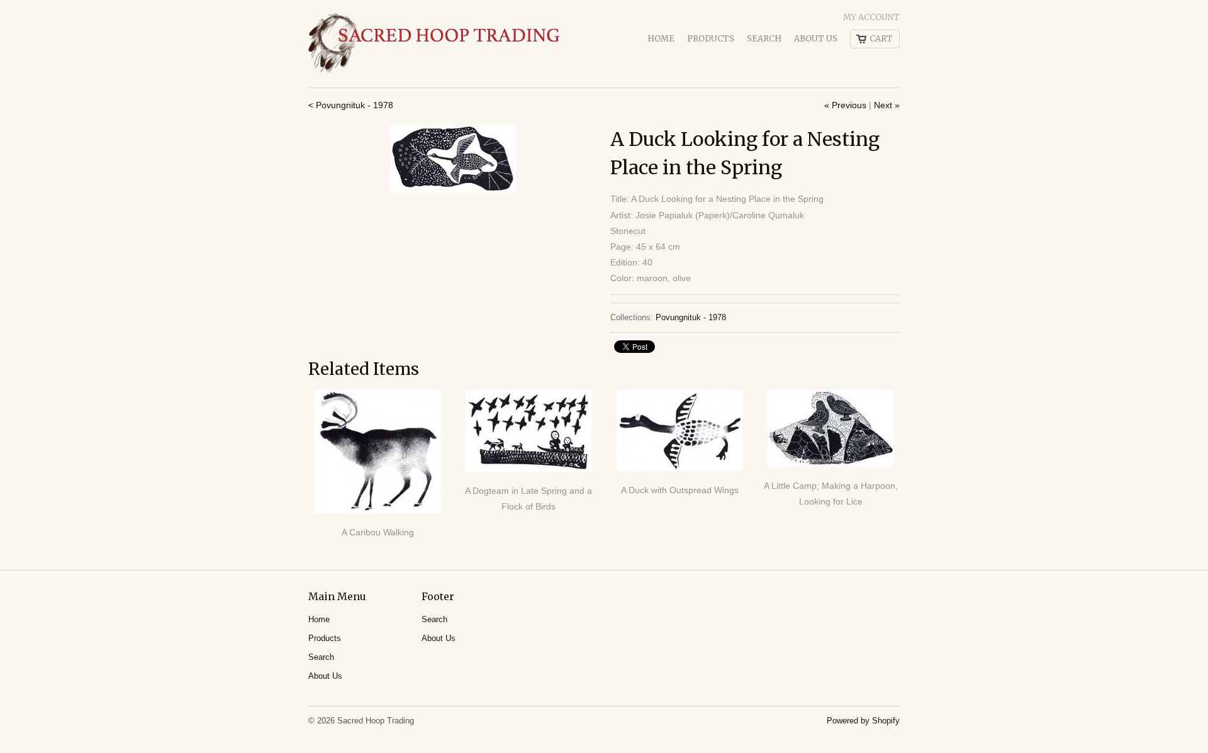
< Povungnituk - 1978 (350, 105)
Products (710, 38)
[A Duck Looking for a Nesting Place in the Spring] (453, 158)
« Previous (845, 105)
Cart (881, 38)
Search (764, 38)
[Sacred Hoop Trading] (434, 43)
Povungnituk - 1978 (691, 317)
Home (660, 38)
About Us (815, 38)
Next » (887, 105)
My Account (871, 17)
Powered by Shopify (863, 720)
